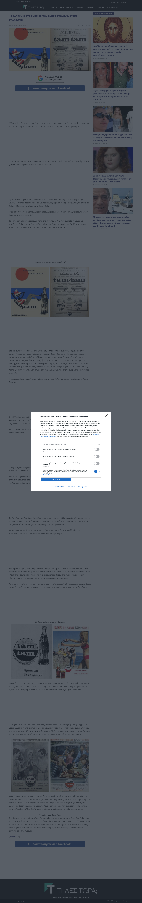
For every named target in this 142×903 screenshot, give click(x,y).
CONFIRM (56, 479)
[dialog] (71, 451)
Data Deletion (59, 487)
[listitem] (71, 445)
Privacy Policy (82, 487)
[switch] (96, 449)
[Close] (107, 416)
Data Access (71, 487)
